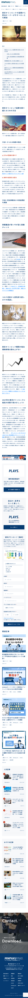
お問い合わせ (20, 983)
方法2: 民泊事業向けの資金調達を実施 (15, 57)
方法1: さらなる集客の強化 (13, 54)
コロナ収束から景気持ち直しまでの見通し (14, 64)
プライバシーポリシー (9, 618)
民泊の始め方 (7, 782)
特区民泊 (13, 981)
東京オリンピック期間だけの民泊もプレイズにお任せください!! (13, 391)
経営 (10, 725)
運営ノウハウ (15, 9)
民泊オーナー (5, 725)
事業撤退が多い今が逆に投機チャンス (13, 61)
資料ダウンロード (21, 985)
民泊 (10, 21)
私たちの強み (20, 976)
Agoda (12, 988)
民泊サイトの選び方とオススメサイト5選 (12, 174)
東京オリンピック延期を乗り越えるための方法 (14, 50)
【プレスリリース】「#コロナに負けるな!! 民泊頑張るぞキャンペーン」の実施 (14, 435)
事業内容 (19, 978)
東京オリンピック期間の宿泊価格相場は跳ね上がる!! (14, 68)
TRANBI (18, 259)
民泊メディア (8, 9)
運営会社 (19, 973)
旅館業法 (13, 973)
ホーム (2, 9)
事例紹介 (19, 981)
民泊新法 (13, 978)
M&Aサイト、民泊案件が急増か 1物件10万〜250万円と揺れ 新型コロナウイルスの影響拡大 (14, 288)
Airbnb (14, 692)
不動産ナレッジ (8, 903)
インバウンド (5, 981)
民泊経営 (19, 692)
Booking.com (15, 722)
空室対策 (11, 760)
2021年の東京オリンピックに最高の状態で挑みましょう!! (14, 73)
